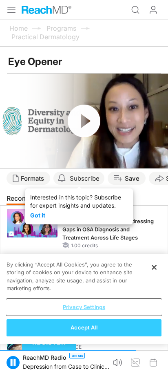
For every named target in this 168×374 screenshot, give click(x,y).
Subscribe (84, 178)
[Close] (154, 267)
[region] (84, 299)
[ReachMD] (46, 10)
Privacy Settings (84, 307)
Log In (153, 10)
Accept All (84, 327)
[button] (13, 362)
